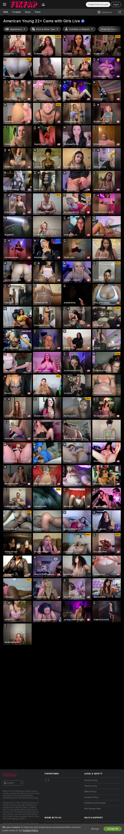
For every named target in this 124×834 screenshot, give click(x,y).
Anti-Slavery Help (92, 808)
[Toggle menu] (4, 4)
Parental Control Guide (94, 803)
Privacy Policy (91, 780)
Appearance (16, 29)
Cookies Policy (91, 797)
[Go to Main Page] (24, 4)
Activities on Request (79, 29)
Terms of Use (90, 786)
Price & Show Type (45, 29)
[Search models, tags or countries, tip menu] (119, 12)
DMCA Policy (90, 792)
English (10, 783)
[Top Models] (43, 4)
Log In (116, 4)
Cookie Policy (30, 830)
